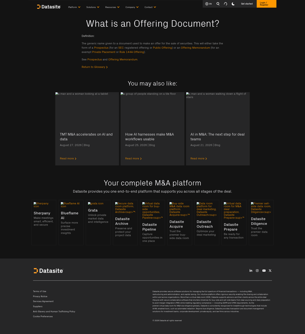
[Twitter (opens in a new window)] (270, 271)
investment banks (171, 311)
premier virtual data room (163, 306)
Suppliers (37, 306)
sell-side (226, 300)
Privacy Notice (40, 296)
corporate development (189, 311)
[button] (77, 6)
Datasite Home (49, 6)
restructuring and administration (166, 294)
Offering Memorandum (195, 47)
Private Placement (103, 52)
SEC (121, 47)
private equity (206, 311)
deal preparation (263, 300)
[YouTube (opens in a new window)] (264, 271)
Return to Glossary (93, 67)
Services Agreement (43, 301)
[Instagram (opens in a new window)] (257, 271)
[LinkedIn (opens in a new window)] (251, 271)
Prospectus (101, 47)
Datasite (155, 291)
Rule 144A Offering (131, 52)
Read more (67, 158)
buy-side (215, 300)
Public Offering (162, 47)
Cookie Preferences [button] (43, 316)
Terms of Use (39, 291)
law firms (220, 311)
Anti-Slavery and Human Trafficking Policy (54, 311)
